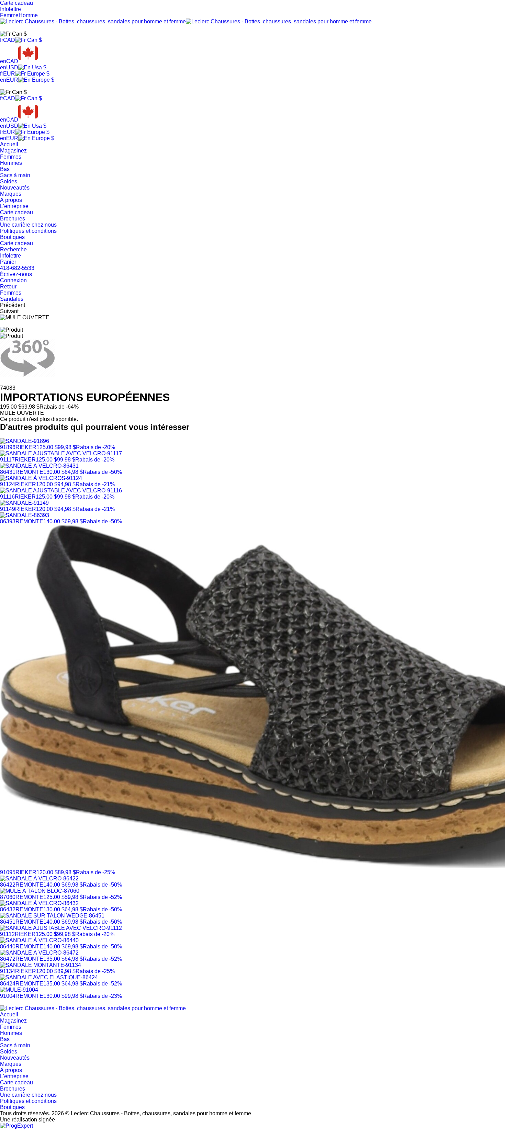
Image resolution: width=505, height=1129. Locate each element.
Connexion (13, 280)
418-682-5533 (17, 268)
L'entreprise (14, 206)
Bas (5, 169)
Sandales (11, 299)
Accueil (9, 144)
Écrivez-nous (16, 274)
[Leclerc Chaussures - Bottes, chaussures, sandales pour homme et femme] (186, 21)
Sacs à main (15, 175)
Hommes (11, 163)
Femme (9, 15)
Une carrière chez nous (28, 225)
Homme (28, 15)
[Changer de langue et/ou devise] (13, 34)
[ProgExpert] (16, 1126)
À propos (11, 200)
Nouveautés (15, 188)
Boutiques (12, 237)
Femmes (10, 157)
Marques (10, 194)
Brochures (12, 218)
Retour (8, 286)
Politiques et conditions (28, 231)
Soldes (8, 181)
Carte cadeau (16, 212)
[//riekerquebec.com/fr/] (93, 1008)
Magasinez (13, 150)
